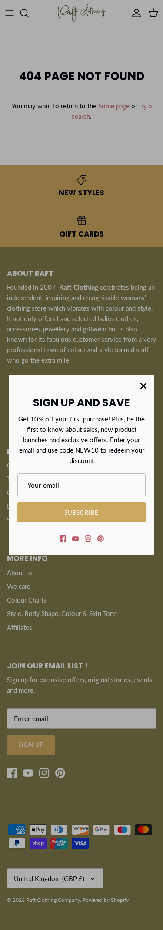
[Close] (143, 385)
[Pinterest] (100, 538)
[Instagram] (88, 538)
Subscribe (81, 512)
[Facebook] (63, 538)
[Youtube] (75, 538)
